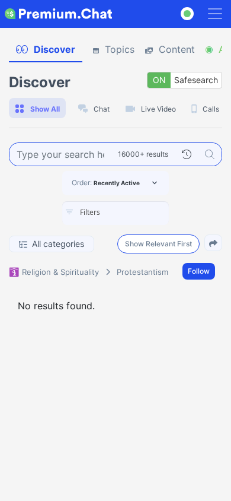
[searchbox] (133, 212)
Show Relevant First (158, 243)
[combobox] (115, 213)
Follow (199, 271)
